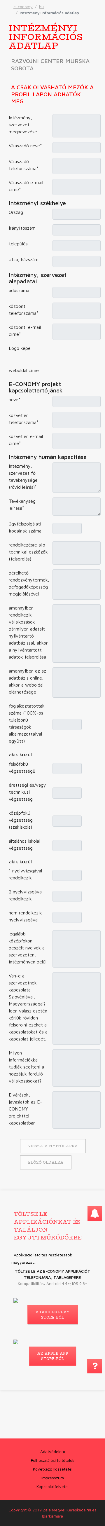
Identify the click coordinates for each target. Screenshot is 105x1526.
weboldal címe (24, 370)
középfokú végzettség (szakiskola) (21, 820)
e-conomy (23, 6)
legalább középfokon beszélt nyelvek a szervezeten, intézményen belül (27, 947)
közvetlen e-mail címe (26, 440)
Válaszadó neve (25, 145)
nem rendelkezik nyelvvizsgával (25, 916)
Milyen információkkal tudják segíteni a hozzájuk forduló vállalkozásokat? (26, 1066)
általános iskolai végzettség (24, 844)
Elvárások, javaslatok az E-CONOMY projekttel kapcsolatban (25, 1108)
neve (14, 399)
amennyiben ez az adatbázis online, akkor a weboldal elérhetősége (27, 681)
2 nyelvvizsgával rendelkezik (26, 895)
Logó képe (20, 348)
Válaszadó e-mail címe (26, 186)
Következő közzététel (52, 1468)
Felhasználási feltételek (52, 1460)
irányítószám (22, 228)
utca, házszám (23, 259)
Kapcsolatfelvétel (52, 1486)
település (18, 243)
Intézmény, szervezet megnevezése (23, 124)
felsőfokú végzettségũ (22, 767)
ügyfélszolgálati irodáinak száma (25, 527)
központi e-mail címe (25, 330)
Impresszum (52, 1477)
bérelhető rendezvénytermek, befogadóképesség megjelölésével (29, 583)
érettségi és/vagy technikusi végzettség (27, 792)
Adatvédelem (52, 1451)
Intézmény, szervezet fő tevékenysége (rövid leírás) (23, 476)
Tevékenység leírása (22, 504)
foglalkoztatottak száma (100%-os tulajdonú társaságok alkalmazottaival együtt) (27, 723)
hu (41, 6)
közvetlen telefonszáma (23, 419)
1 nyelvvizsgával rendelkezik (25, 874)
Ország (16, 212)
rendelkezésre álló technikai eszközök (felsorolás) (28, 551)
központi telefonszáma (23, 309)
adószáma (19, 290)
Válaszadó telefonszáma (23, 165)
